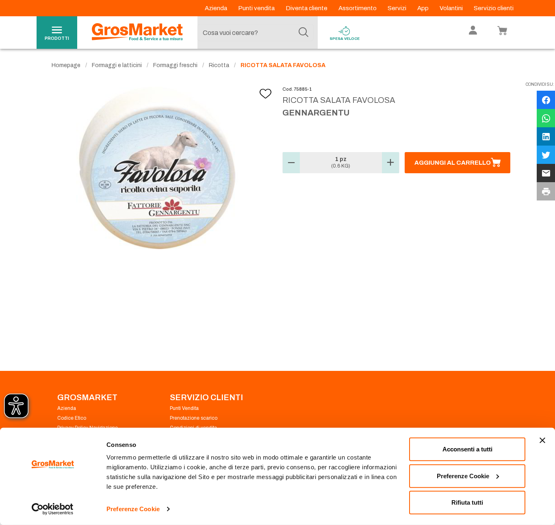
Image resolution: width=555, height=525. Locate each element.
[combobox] (255, 32)
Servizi (398, 8)
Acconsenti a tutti (467, 449)
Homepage (66, 65)
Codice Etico (71, 418)
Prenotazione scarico (193, 418)
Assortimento (358, 8)
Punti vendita (257, 8)
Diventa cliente (307, 8)
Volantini (452, 8)
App (423, 8)
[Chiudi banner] (542, 440)
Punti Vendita (184, 408)
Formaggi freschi (175, 65)
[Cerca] (303, 32)
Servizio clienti (494, 8)
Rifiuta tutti (467, 502)
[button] (291, 162)
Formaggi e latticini (117, 65)
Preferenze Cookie (133, 508)
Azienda (216, 8)
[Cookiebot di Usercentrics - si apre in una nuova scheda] (52, 509)
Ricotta (219, 65)
